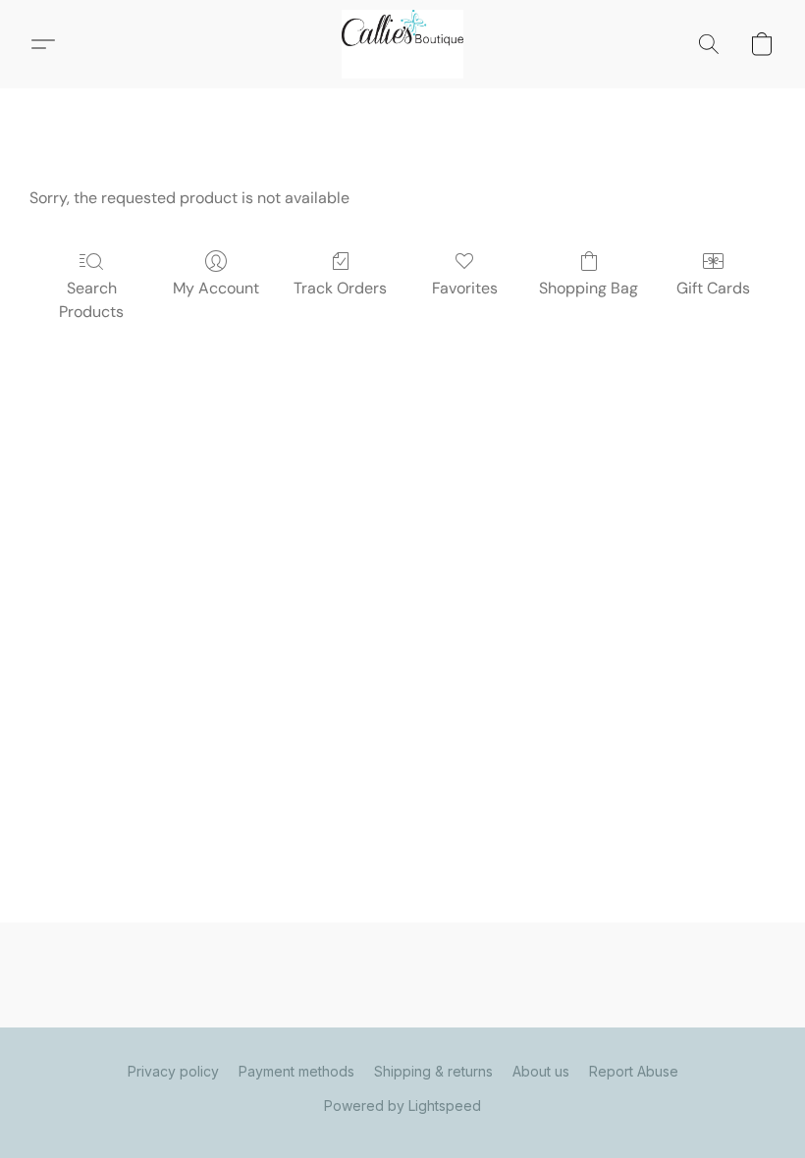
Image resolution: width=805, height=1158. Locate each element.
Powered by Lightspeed (402, 1105)
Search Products (91, 300)
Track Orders (340, 288)
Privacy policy (173, 1071)
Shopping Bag (588, 288)
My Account (216, 288)
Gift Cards (713, 288)
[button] (402, 44)
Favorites (465, 288)
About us (540, 1071)
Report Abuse (633, 1071)
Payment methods (296, 1071)
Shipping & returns (433, 1071)
